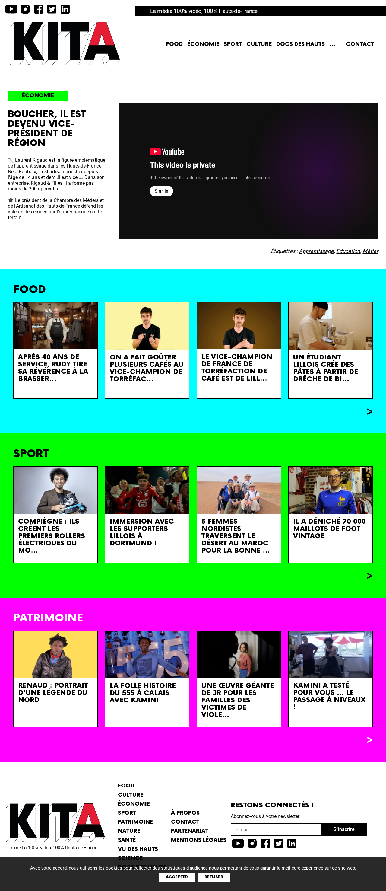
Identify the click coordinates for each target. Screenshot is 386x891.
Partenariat (189, 831)
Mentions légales (198, 840)
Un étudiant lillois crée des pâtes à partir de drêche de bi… (325, 368)
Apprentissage (316, 251)
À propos (185, 813)
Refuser (213, 877)
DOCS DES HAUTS (300, 44)
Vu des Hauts (138, 849)
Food (174, 44)
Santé (127, 840)
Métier (370, 251)
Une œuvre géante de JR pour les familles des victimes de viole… (237, 700)
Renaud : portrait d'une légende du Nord (53, 693)
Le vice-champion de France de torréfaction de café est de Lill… (236, 368)
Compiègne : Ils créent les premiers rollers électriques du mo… (51, 536)
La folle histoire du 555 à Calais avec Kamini (143, 693)
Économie (203, 44)
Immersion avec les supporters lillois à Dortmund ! (142, 533)
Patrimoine (135, 822)
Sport (233, 44)
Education (348, 251)
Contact (360, 44)
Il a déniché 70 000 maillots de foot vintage (329, 529)
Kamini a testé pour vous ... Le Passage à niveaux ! (329, 696)
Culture (259, 44)
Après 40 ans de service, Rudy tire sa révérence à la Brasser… (53, 368)
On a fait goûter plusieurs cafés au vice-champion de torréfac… (147, 368)
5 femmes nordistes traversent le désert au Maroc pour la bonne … (235, 536)
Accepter (177, 877)
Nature (129, 831)
